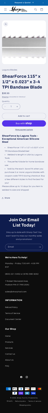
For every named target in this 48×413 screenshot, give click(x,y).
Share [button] (7, 198)
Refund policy (20, 401)
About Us (9, 360)
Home (7, 336)
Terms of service (34, 401)
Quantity (5, 101)
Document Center (13, 319)
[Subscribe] (40, 247)
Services (9, 348)
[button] (5, 9)
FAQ (7, 366)
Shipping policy (25, 405)
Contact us (10, 354)
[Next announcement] (43, 3)
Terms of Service (12, 313)
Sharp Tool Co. (22, 398)
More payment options (24, 130)
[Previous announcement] (5, 3)
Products (9, 342)
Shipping (5, 97)
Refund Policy (11, 307)
